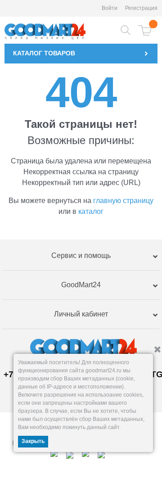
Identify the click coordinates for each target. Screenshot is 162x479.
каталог (91, 211)
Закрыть (33, 441)
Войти (109, 8)
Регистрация (141, 8)
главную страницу (123, 200)
